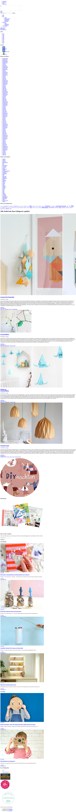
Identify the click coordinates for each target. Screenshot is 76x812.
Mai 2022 (4, 70)
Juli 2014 (3, 151)
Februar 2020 (4, 89)
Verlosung (67, 207)
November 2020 (5, 81)
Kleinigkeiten (7, 19)
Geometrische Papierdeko (7, 297)
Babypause (4, 161)
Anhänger (16, 206)
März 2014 (4, 154)
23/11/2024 (2, 609)
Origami (11, 345)
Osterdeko (24, 207)
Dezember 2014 (5, 146)
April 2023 (4, 64)
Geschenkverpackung (61, 206)
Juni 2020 (4, 86)
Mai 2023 (4, 63)
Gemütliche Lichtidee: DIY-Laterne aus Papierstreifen (11, 648)
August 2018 (4, 105)
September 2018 (5, 104)
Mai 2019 (4, 97)
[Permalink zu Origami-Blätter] (15, 332)
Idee (72, 206)
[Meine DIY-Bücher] (3, 771)
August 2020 (4, 84)
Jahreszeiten (4, 176)
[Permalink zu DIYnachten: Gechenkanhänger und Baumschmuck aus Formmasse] (22, 571)
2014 (3, 42)
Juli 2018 (3, 106)
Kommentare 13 (3, 401)
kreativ (7, 207)
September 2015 (5, 138)
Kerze (1, 207)
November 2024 (5, 59)
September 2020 (5, 83)
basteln (22, 206)
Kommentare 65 (3, 689)
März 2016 (4, 132)
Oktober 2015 (4, 137)
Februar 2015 (4, 144)
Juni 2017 (4, 118)
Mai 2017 (4, 119)
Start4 (3, 192)
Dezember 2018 (5, 101)
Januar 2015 (4, 145)
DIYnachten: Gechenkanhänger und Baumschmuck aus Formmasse (14, 574)
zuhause (11, 208)
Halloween (4, 172)
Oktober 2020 (4, 82)
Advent (3, 158)
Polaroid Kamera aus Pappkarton (7, 761)
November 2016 (5, 125)
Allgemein (4, 159)
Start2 (3, 190)
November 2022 (5, 67)
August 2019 (4, 95)
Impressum (4, 2)
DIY (3, 16)
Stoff (60, 207)
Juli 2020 (3, 85)
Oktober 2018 (4, 103)
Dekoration (34, 206)
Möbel (6, 17)
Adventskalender (11, 206)
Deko (3, 163)
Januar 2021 (4, 79)
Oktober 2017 (4, 114)
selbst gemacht (51, 207)
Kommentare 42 (3, 765)
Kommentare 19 (3, 308)
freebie (3, 168)
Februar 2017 (4, 122)
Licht (14, 207)
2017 (3, 40)
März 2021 (4, 78)
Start (3, 14)
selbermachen (45, 207)
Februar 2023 (4, 65)
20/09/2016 (2, 307)
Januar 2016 (4, 134)
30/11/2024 (2, 572)
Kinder (3, 207)
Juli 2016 (3, 128)
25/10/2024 (2, 646)
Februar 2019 (4, 100)
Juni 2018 (4, 107)
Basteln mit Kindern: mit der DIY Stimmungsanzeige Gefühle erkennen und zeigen (17, 724)
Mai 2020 (4, 87)
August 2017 (4, 116)
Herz (67, 206)
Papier (3, 184)
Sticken (3, 193)
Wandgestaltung (5, 196)
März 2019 (4, 99)
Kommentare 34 (3, 652)
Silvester (3, 187)
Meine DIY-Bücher (5, 772)
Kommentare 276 (3, 616)
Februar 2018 (4, 111)
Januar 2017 (4, 123)
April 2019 (4, 98)
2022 (3, 35)
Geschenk (47, 206)
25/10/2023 (2, 682)
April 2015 (4, 142)
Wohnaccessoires (7, 18)
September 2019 (5, 94)
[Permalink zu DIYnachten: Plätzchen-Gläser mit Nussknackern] (22, 608)
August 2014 (4, 150)
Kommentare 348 (3, 579)
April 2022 (4, 71)
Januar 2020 (4, 90)
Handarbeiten (7, 20)
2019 (3, 38)
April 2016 (4, 131)
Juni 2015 (4, 140)
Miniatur (18, 207)
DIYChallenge (4, 165)
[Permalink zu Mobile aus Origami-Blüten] (31, 387)
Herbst (3, 174)
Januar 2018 (4, 112)
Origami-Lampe (4, 445)
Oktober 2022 (4, 68)
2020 (3, 37)
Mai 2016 (4, 130)
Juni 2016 (4, 129)
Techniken (4, 194)
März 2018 (4, 110)
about (3, 3)
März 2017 (4, 121)
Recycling (36, 207)
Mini (15, 207)
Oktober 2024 (4, 60)
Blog (3, 15)
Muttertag (4, 181)
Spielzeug (56, 207)
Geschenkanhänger (53, 206)
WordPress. (11, 809)
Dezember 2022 (5, 66)
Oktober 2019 (4, 93)
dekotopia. (10, 808)
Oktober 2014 (4, 148)
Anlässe (3, 160)
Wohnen (3, 201)
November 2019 (5, 92)
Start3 (3, 191)
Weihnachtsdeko (2, 208)
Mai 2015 (4, 141)
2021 (3, 36)
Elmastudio (10, 810)
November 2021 (5, 73)
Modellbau (4, 180)
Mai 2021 (4, 76)
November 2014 (5, 147)
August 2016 (4, 127)
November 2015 (5, 136)
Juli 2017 (3, 117)
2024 (3, 33)
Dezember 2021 (5, 72)
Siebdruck (4, 186)
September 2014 (5, 149)
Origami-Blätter (4, 334)
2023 (3, 34)
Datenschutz (4, 1)
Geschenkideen (4, 171)
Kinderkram (4, 177)
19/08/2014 (2, 400)
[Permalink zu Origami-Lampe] (31, 443)
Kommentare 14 (3, 344)
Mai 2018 (4, 108)
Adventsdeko (6, 206)
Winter (3, 199)
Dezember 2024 (5, 58)
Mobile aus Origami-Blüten (4, 390)
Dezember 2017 (5, 113)
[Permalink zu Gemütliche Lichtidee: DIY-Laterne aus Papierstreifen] (22, 645)
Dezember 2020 (5, 80)
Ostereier (28, 207)
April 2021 (4, 77)
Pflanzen (3, 185)
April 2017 (4, 120)
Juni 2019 (4, 96)
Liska (7, 299)
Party (34, 207)
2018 (3, 39)
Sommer (3, 188)
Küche (9, 207)
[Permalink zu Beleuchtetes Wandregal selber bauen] (22, 681)
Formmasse (39, 206)
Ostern (6, 23)
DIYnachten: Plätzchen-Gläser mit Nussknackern (10, 611)
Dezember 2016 (5, 124)
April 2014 (4, 153)
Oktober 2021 (4, 74)
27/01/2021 (2, 722)
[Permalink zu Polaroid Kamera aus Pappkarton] (22, 758)
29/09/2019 (2, 759)
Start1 (3, 189)
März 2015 (4, 143)
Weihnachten (7, 24)
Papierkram (6, 21)
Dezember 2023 (5, 61)
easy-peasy (4, 167)
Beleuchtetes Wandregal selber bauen (8, 684)
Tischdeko (63, 207)
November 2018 (5, 102)
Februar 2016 (4, 133)
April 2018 (4, 109)
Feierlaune (4, 22)
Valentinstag (7, 25)
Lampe (11, 207)
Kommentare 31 (3, 729)
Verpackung (71, 207)
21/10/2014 (2, 343)
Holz (3, 175)
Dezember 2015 (5, 135)
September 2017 (5, 115)
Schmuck (40, 207)
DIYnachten (4, 166)
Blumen (25, 206)
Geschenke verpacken (6, 170)
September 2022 (5, 69)
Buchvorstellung (5, 162)
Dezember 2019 (5, 91)
